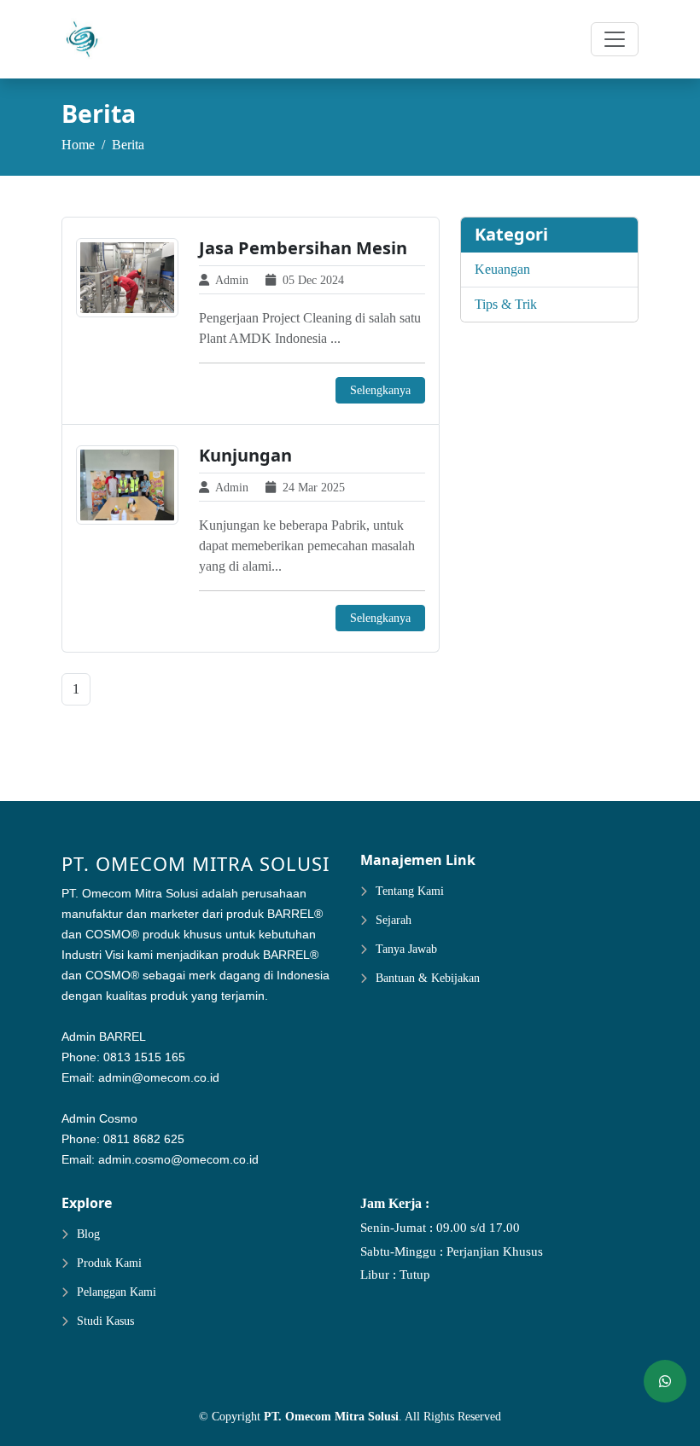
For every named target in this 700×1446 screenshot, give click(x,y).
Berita (128, 144)
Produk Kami (109, 1263)
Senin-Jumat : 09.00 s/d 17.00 (440, 1228)
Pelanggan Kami (116, 1292)
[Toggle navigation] (615, 39)
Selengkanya (380, 390)
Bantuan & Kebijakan (428, 978)
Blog (88, 1234)
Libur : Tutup (395, 1275)
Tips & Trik (506, 304)
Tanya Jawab (406, 949)
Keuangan (502, 269)
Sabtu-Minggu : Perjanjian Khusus (451, 1252)
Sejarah (393, 920)
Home (78, 144)
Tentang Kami (410, 891)
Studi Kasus (105, 1321)
